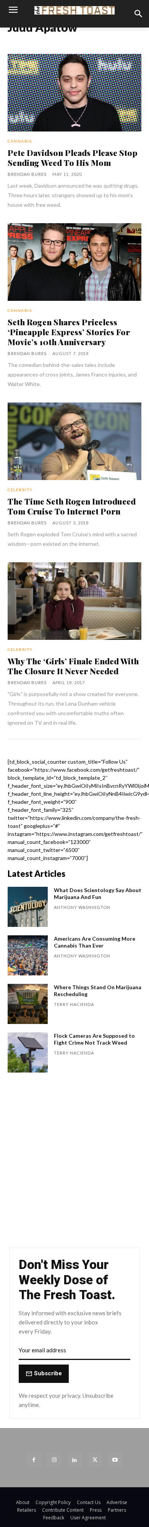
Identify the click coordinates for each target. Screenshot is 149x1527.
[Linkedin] (74, 1459)
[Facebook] (33, 1459)
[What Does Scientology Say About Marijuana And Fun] (28, 907)
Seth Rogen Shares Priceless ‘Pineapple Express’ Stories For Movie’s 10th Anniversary (69, 331)
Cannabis (20, 141)
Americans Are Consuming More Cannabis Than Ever (94, 942)
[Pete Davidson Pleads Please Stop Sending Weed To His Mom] (74, 92)
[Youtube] (115, 1459)
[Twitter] (94, 1459)
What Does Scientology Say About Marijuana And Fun (97, 893)
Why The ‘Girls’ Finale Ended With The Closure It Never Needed (73, 666)
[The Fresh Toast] (74, 10)
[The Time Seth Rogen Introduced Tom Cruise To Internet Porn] (74, 441)
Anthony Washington (82, 907)
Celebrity (20, 490)
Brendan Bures (27, 174)
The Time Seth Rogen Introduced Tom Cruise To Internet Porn (72, 506)
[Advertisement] (74, 1163)
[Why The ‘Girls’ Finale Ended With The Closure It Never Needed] (74, 601)
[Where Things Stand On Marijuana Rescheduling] (28, 1004)
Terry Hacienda (74, 1004)
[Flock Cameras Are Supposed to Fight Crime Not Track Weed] (28, 1052)
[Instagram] (54, 1459)
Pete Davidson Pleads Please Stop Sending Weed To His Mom (73, 157)
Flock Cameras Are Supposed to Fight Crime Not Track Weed (94, 1039)
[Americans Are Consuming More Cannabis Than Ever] (28, 955)
